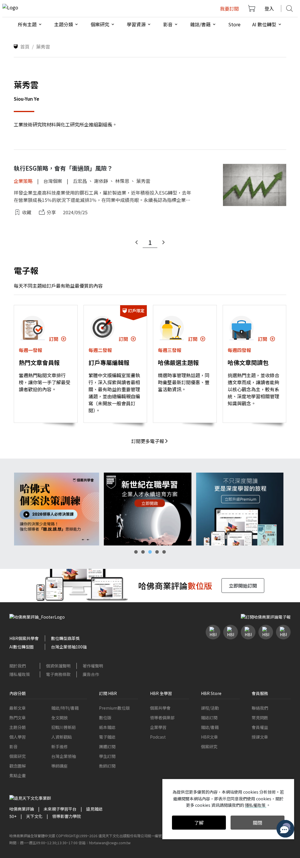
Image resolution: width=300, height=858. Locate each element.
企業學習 (158, 727)
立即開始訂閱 (243, 585)
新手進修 (59, 746)
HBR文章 (209, 737)
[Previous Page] (137, 242)
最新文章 (17, 708)
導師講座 (59, 766)
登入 (269, 8)
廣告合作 (91, 674)
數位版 (105, 717)
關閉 (257, 822)
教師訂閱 (107, 766)
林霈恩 (122, 180)
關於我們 (17, 666)
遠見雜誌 (94, 809)
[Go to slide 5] (164, 552)
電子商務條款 (58, 674)
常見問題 (260, 717)
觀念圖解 (17, 766)
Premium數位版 (114, 708)
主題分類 (17, 727)
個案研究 (17, 756)
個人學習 (17, 737)
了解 (199, 822)
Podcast (158, 737)
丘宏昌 (80, 180)
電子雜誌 (107, 737)
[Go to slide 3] (150, 552)
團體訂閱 (107, 746)
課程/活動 (210, 708)
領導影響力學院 (66, 816)
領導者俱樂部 (162, 717)
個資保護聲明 (58, 666)
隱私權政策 (19, 674)
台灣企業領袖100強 (69, 647)
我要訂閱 (229, 8)
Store (234, 24)
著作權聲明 (93, 666)
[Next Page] (163, 242)
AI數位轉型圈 (21, 647)
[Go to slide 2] (143, 552)
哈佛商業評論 (21, 809)
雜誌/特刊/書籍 (65, 708)
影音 (13, 746)
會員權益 (260, 727)
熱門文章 (17, 717)
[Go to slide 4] (157, 552)
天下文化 (34, 816)
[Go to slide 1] (136, 552)
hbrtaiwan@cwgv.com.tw (110, 842)
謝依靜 (101, 180)
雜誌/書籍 (210, 727)
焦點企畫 (17, 775)
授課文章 (260, 737)
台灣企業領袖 (63, 756)
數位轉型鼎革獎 (65, 638)
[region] (150, 509)
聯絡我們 (260, 708)
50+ (12, 816)
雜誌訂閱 (209, 717)
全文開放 (59, 717)
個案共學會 (160, 708)
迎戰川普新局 (63, 727)
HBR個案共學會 (24, 638)
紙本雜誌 (107, 727)
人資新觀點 (61, 737)
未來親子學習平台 (60, 809)
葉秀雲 (143, 180)
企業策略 (23, 180)
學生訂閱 (107, 756)
